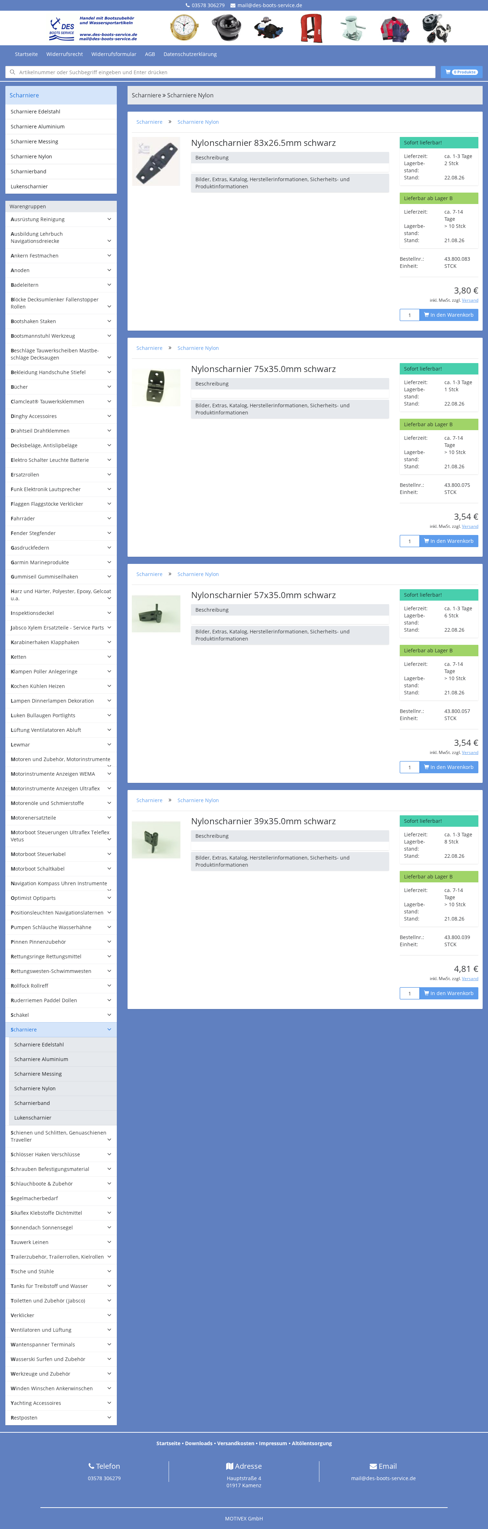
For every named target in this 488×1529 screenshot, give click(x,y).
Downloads (199, 1443)
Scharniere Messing (34, 141)
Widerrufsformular (113, 54)
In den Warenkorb (451, 314)
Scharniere (149, 121)
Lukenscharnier (29, 186)
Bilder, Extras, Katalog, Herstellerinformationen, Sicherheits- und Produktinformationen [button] (272, 183)
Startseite (26, 54)
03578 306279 (208, 5)
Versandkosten (235, 1443)
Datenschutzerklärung (190, 54)
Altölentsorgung (312, 1443)
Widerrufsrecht (64, 54)
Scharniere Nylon (31, 156)
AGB (150, 54)
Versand (470, 300)
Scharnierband (28, 171)
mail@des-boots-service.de (270, 5)
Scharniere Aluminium (38, 126)
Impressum (273, 1443)
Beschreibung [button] (212, 157)
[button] (61, 219)
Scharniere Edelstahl (35, 111)
